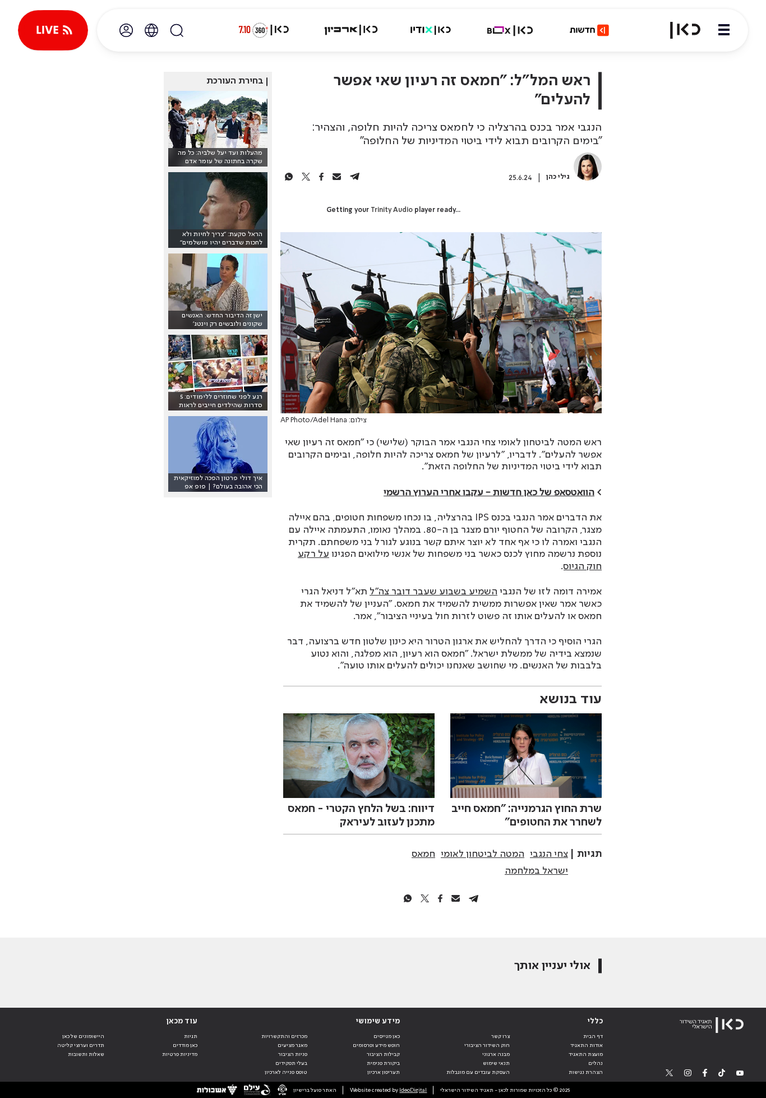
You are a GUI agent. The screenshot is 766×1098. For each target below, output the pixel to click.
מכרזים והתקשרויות (284, 1036)
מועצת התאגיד (586, 1054)
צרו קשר (500, 1036)
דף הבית (593, 1036)
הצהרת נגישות (586, 1072)
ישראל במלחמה (536, 871)
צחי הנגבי (549, 854)
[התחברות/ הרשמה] (126, 30)
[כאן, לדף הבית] (678, 30)
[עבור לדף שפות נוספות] (151, 30)
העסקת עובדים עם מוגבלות (478, 1072)
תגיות (190, 1036)
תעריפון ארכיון (383, 1072)
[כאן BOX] (510, 30)
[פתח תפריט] (724, 30)
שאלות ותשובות (86, 1054)
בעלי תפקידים (291, 1063)
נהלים (595, 1063)
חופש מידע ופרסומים (376, 1045)
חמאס (423, 854)
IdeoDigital (413, 1090)
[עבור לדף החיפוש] (176, 30)
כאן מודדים (185, 1045)
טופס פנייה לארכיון (286, 1072)
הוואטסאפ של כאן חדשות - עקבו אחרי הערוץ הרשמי (489, 492)
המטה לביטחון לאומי (482, 854)
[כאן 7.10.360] (264, 30)
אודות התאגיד (586, 1045)
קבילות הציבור (383, 1054)
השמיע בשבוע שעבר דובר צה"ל (433, 592)
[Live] (53, 30)
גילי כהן (558, 177)
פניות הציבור (292, 1054)
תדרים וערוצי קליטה (80, 1045)
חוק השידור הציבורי (487, 1045)
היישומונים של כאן (83, 1036)
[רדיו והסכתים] (431, 30)
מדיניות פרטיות (179, 1054)
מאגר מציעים (292, 1045)
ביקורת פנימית (383, 1063)
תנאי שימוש (496, 1063)
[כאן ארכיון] (351, 30)
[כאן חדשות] (589, 30)
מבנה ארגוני (496, 1054)
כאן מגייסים (386, 1036)
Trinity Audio (392, 210)
